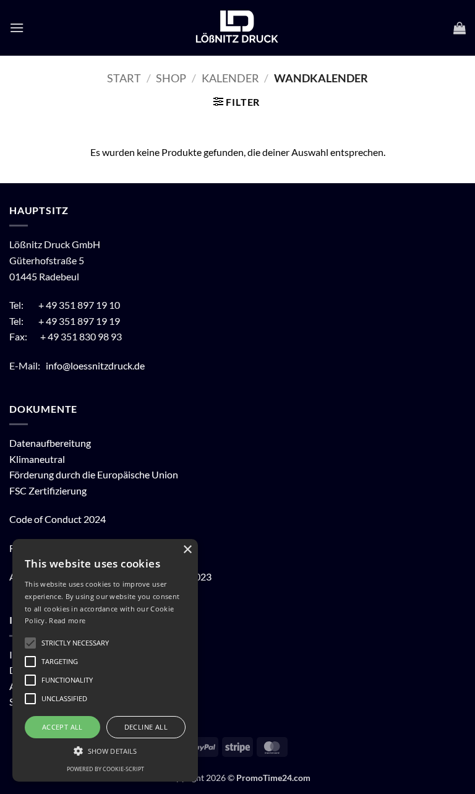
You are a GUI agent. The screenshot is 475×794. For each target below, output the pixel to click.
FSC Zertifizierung (48, 490)
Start (124, 78)
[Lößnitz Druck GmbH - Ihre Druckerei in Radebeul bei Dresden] (237, 28)
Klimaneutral (37, 459)
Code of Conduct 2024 (57, 519)
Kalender (230, 78)
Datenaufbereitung (50, 443)
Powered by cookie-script (105, 769)
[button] (16, 27)
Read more (67, 620)
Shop (171, 78)
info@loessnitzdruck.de (96, 365)
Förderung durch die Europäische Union (93, 474)
